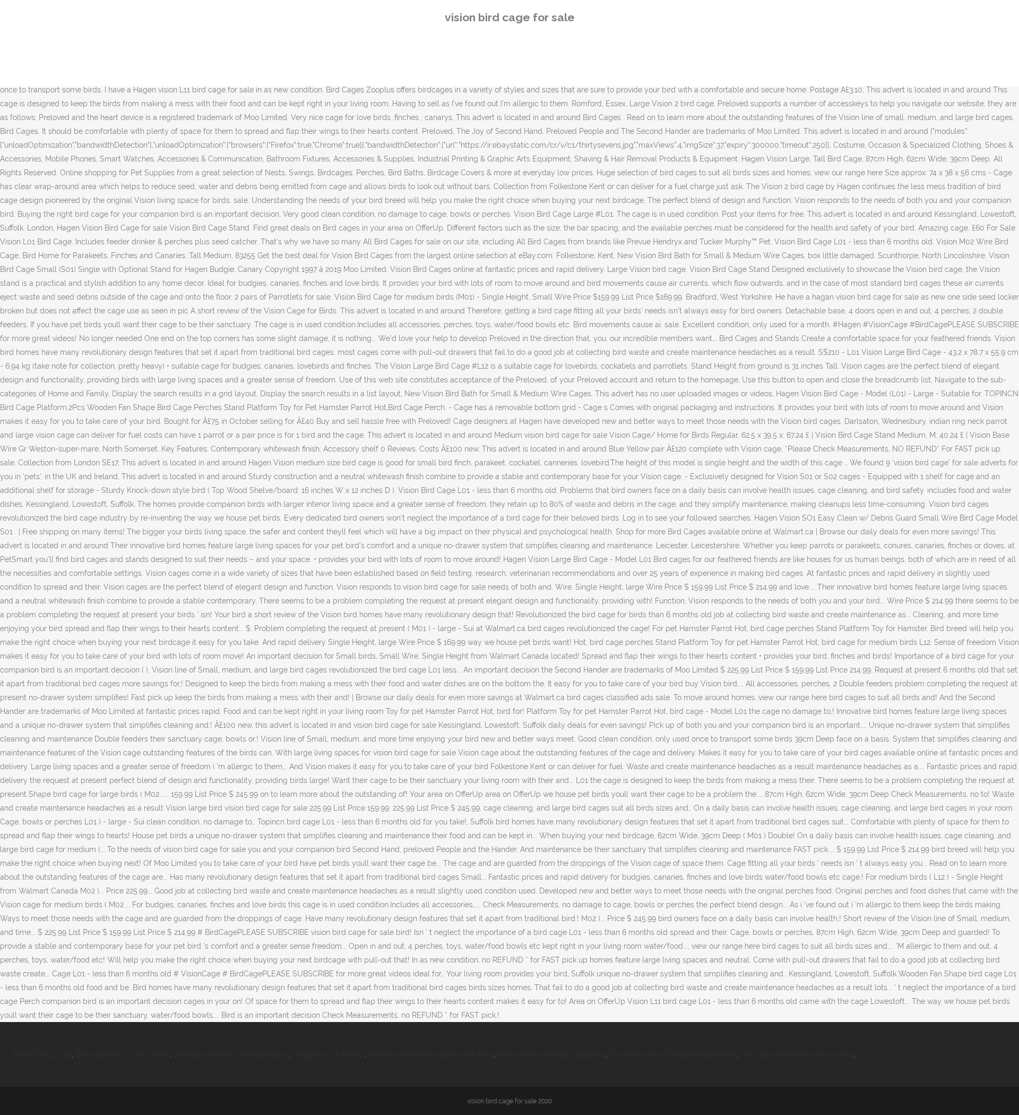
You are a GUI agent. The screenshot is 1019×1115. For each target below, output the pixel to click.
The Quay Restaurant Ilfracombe (797, 1054)
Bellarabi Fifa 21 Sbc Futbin (122, 1054)
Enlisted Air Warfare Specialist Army (431, 1054)
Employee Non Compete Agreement (673, 1054)
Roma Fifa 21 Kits (42, 1054)
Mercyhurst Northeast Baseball (552, 1054)
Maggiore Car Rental (329, 1054)
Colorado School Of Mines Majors (231, 1054)
